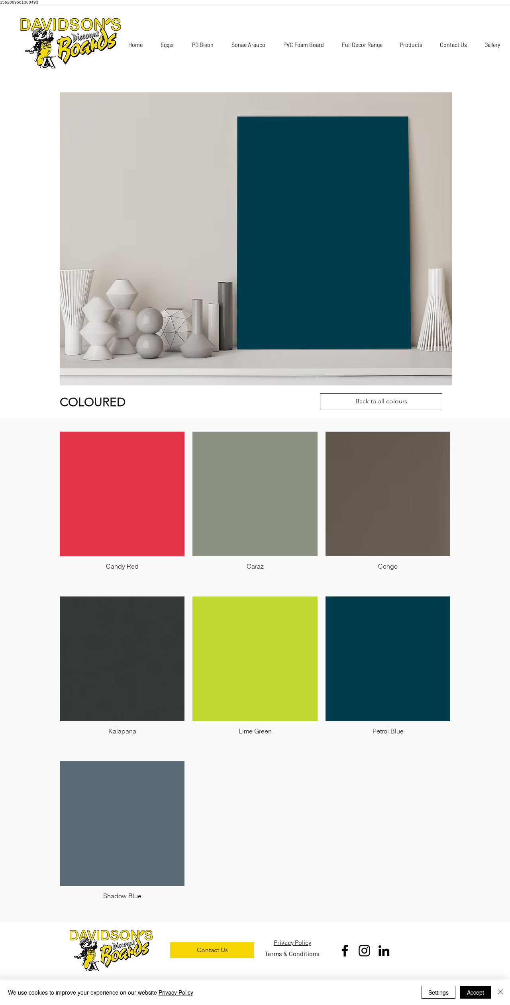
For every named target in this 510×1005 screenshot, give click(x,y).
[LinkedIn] (384, 950)
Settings (438, 992)
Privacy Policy (176, 992)
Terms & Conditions (292, 953)
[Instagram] (364, 950)
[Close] (500, 992)
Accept (475, 992)
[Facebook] (345, 950)
